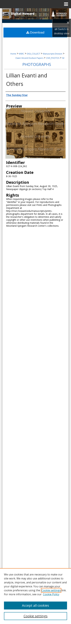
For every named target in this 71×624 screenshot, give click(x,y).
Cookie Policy (51, 594)
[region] (35, 596)
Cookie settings (51, 590)
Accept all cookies (35, 605)
